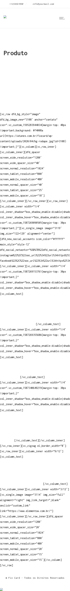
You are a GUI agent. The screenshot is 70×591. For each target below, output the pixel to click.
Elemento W (7, 434)
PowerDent (6, 440)
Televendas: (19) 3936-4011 (18, 302)
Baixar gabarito (11, 424)
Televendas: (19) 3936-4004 (18, 307)
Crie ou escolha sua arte (17, 418)
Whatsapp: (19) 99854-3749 (18, 324)
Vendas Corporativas (13, 429)
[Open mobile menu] (62, 18)
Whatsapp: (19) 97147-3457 (18, 313)
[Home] (5, 14)
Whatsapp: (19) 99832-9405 (18, 318)
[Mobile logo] (1, 587)
